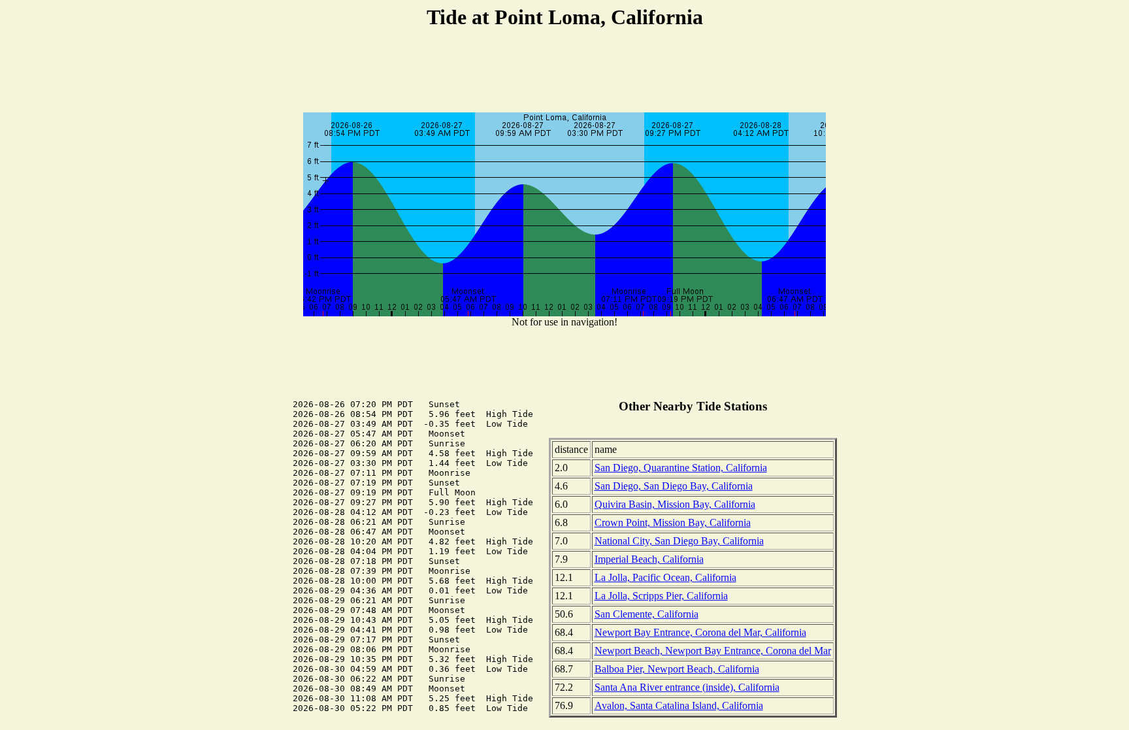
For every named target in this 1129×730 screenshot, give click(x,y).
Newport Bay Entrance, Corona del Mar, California (700, 632)
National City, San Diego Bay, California (679, 540)
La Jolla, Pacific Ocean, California (665, 577)
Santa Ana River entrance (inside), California (687, 687)
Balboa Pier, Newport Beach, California (677, 668)
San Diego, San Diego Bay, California (674, 485)
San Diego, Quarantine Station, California (681, 467)
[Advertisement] (564, 72)
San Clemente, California (646, 614)
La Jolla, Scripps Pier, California (661, 595)
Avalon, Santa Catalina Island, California (679, 705)
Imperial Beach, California (649, 559)
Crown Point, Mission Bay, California (673, 522)
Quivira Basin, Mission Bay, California (675, 504)
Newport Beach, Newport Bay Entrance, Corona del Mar (713, 650)
